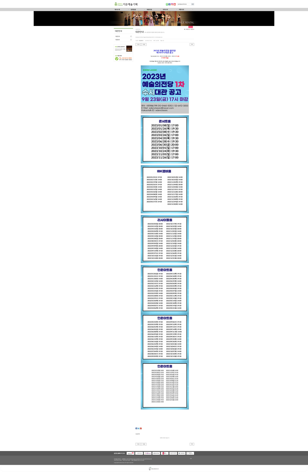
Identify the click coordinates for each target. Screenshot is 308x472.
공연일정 (133, 9)
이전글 (138, 44)
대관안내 (149, 9)
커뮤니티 (181, 9)
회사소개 (117, 9)
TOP (191, 458)
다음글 (143, 44)
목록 (192, 44)
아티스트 (165, 9)
